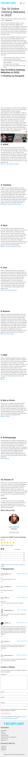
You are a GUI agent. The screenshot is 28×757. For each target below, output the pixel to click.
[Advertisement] (14, 92)
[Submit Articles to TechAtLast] (14, 737)
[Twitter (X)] (14, 746)
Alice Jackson (14, 527)
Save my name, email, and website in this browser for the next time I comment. (13, 710)
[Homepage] (14, 730)
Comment (4, 674)
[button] (19, 3)
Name (3, 691)
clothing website (14, 564)
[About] (14, 732)
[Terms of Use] (14, 738)
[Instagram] (14, 749)
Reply (2, 581)
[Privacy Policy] (14, 735)
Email (2, 697)
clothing (7, 564)
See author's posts (14, 532)
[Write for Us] (14, 740)
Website (3, 702)
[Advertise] (14, 734)
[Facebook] (14, 748)
